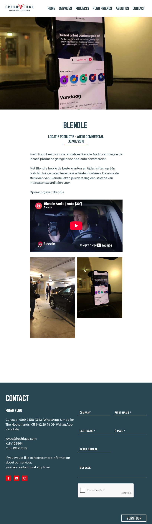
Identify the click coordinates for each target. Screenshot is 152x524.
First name (123, 412)
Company (85, 412)
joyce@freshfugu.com (21, 438)
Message (85, 467)
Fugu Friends (102, 8)
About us (122, 8)
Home (51, 8)
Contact (139, 8)
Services (65, 8)
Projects (82, 8)
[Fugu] (19, 7)
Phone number (89, 449)
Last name (87, 430)
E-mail (120, 430)
